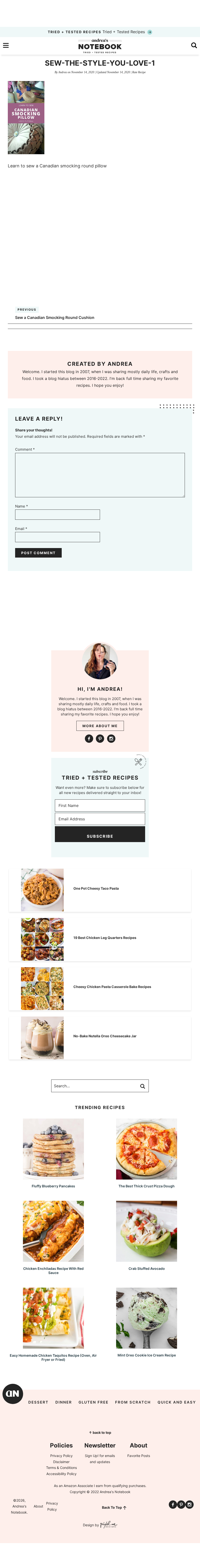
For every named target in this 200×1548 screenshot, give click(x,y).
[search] (194, 45)
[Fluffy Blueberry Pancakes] (53, 1177)
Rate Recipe (139, 72)
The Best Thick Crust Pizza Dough (147, 1186)
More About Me (100, 726)
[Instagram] (111, 738)
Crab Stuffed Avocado (147, 1268)
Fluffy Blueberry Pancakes (53, 1186)
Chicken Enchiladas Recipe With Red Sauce (53, 1270)
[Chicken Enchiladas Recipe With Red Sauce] (53, 1259)
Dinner (63, 1402)
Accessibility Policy (61, 1474)
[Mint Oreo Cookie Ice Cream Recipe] (146, 1346)
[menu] (6, 45)
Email (21, 528)
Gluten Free (94, 1402)
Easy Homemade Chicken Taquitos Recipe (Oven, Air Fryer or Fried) (53, 1357)
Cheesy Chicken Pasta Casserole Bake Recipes (112, 987)
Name (21, 506)
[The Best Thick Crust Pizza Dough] (146, 1177)
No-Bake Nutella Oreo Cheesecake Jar (105, 1036)
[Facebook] (89, 738)
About (38, 1506)
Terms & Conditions (61, 1468)
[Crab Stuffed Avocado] (146, 1259)
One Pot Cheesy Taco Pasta (96, 888)
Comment (25, 449)
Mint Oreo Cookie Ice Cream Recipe (147, 1355)
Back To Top (112, 1507)
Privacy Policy (61, 1456)
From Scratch (133, 1402)
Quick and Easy (177, 1402)
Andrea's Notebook (100, 46)
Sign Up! (92, 1456)
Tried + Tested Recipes (97, 31)
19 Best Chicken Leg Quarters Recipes (104, 938)
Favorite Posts (138, 1456)
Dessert (38, 1402)
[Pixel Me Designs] (108, 1525)
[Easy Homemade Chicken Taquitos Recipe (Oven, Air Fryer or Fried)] (53, 1346)
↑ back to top (100, 1432)
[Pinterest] (100, 738)
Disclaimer (61, 1462)
